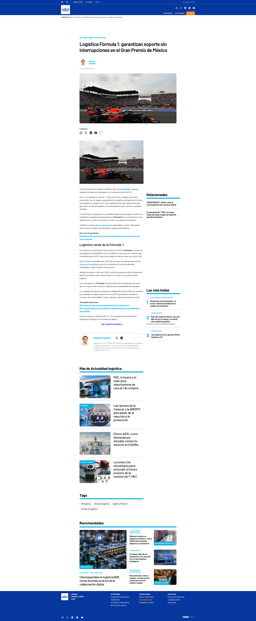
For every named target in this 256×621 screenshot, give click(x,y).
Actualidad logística (93, 38)
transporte (103, 225)
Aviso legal (172, 603)
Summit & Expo (77, 597)
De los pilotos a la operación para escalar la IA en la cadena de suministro (96, 17)
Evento (191, 13)
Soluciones (179, 13)
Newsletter (78, 2)
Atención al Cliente (146, 603)
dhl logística (86, 504)
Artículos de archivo (119, 605)
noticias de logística (89, 509)
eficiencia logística (101, 504)
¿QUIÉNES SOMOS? (174, 600)
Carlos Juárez (92, 62)
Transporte (115, 600)
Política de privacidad (176, 597)
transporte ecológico (89, 264)
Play (97, 2)
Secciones (168, 13)
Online (74, 594)
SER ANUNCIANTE (145, 600)
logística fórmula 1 (120, 504)
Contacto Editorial (146, 597)
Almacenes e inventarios (120, 603)
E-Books (89, 2)
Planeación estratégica (120, 597)
